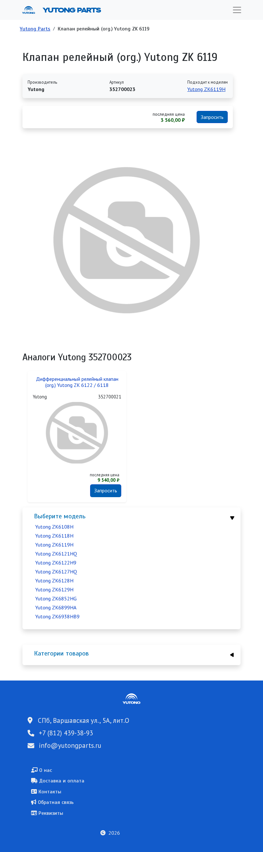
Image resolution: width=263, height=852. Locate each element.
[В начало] (31, 10)
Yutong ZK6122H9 (55, 562)
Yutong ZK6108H (54, 526)
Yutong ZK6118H (54, 535)
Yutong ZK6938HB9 (57, 616)
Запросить (212, 117)
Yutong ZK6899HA (55, 607)
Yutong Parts (71, 9)
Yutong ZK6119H (54, 544)
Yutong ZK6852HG (56, 598)
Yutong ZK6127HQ (56, 571)
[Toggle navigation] (237, 10)
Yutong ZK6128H (54, 580)
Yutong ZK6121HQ (56, 553)
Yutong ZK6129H (54, 589)
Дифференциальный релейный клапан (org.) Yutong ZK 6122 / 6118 (77, 382)
